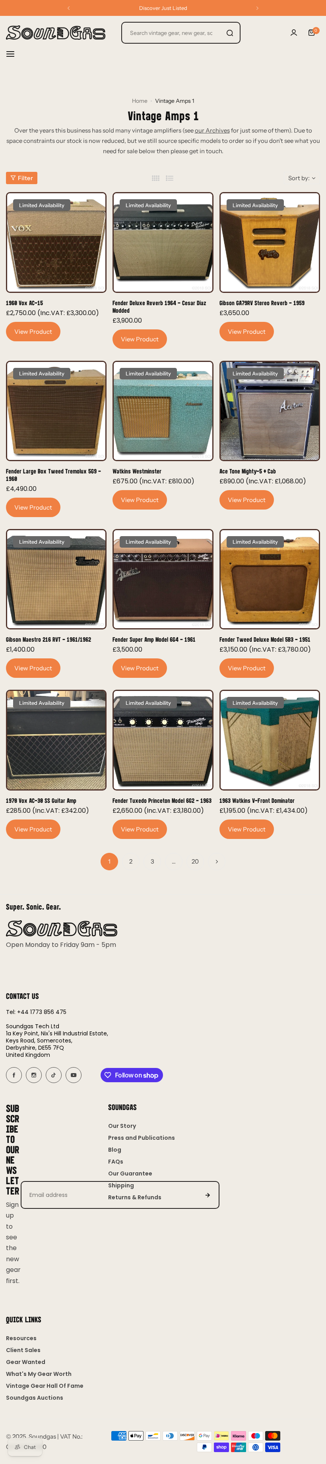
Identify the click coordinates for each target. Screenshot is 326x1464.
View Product (33, 331)
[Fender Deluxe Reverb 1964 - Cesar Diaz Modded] (163, 242)
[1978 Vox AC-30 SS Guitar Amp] (56, 740)
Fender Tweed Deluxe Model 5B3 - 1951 (264, 639)
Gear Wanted (25, 1362)
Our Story (122, 1126)
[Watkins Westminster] (163, 411)
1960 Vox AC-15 (24, 302)
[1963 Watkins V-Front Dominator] (270, 740)
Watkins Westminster (137, 471)
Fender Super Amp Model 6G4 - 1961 (154, 639)
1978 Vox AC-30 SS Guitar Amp (41, 800)
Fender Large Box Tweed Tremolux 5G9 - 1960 (53, 474)
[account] (294, 32)
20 (195, 861)
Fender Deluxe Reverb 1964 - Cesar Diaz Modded (159, 306)
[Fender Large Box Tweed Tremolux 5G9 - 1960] (56, 411)
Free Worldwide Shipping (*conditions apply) (163, 8)
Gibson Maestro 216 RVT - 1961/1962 (48, 639)
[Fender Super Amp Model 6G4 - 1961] (163, 579)
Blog (114, 1150)
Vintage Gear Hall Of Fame (44, 1386)
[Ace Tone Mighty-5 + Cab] (270, 411)
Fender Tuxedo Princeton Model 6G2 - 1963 (162, 800)
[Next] (216, 861)
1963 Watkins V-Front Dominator (257, 800)
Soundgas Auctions (34, 1398)
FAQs (115, 1162)
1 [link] (109, 861)
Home (139, 100)
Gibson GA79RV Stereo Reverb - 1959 (262, 302)
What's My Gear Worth (39, 1374)
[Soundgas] (55, 32)
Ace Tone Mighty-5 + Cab (247, 471)
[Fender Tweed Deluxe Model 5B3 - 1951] (270, 579)
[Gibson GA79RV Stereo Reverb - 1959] (270, 242)
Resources (21, 1338)
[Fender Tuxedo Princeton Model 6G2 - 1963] (163, 740)
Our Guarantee (130, 1173)
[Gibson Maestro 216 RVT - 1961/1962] (56, 579)
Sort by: (299, 178)
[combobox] (181, 33)
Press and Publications (141, 1138)
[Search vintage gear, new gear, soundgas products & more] (230, 33)
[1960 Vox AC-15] (56, 242)
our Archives (212, 130)
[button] (69, 8)
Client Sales (23, 1350)
